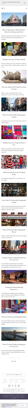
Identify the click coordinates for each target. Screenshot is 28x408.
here (3, 3)
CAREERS (5, 380)
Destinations (11, 139)
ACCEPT (22, 405)
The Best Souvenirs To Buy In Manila (14, 59)
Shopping (10, 27)
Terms (14, 405)
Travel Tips (17, 27)
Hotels (11, 284)
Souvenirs (13, 169)
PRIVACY (16, 382)
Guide (10, 112)
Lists (11, 341)
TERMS (10, 382)
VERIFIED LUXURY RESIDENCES (17, 379)
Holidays (11, 84)
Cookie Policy (8, 406)
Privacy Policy (8, 405)
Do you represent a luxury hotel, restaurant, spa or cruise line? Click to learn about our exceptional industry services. (14, 396)
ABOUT (4, 379)
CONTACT (23, 382)
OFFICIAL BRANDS (14, 380)
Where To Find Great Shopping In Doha (14, 317)
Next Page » (14, 361)
